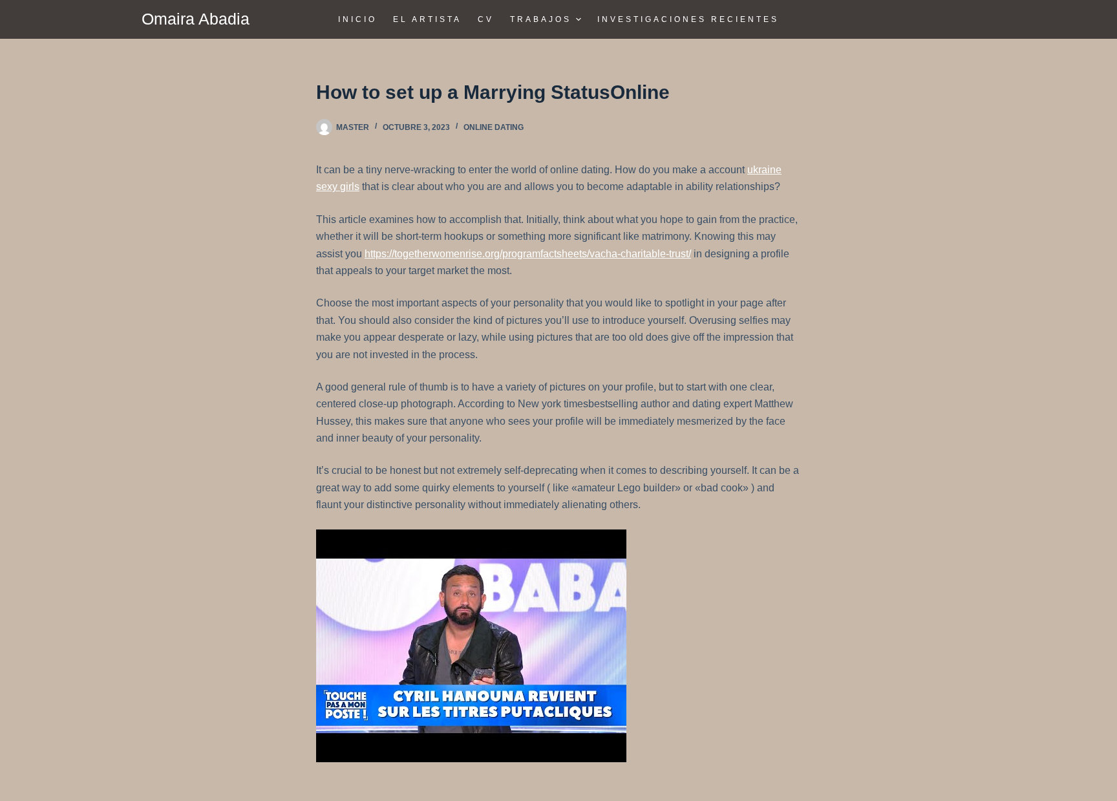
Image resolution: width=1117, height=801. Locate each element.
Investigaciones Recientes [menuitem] (688, 19)
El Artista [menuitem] (427, 19)
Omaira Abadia (196, 19)
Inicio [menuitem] (357, 19)
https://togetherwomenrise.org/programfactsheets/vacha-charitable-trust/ (528, 253)
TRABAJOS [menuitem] (540, 19)
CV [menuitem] (486, 19)
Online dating (493, 127)
